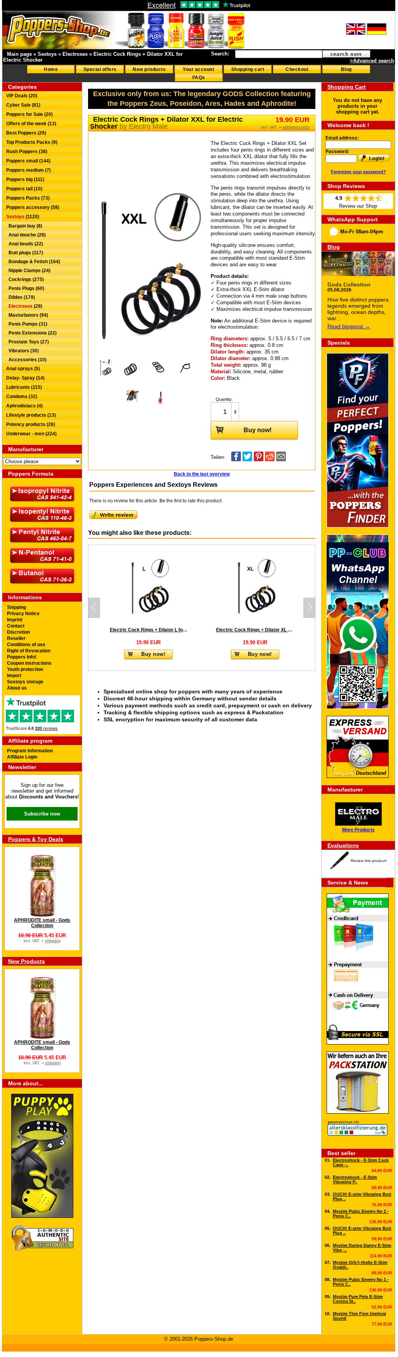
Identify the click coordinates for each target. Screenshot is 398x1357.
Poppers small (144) (28, 161)
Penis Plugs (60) (25, 288)
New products (149, 69)
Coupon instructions (29, 663)
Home (51, 69)
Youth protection (25, 669)
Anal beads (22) (24, 244)
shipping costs (296, 127)
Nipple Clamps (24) (28, 270)
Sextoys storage (25, 682)
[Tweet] (247, 459)
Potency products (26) (30, 424)
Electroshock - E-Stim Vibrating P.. (355, 1179)
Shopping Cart (346, 87)
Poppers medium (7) (28, 170)
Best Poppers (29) (26, 133)
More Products (358, 830)
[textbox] (278, 54)
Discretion (18, 632)
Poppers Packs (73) (28, 198)
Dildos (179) (20, 297)
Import (14, 675)
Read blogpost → (348, 326)
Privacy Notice (23, 613)
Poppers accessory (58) (32, 207)
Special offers (100, 69)
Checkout (297, 69)
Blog (346, 69)
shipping (53, 940)
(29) (25, 306)
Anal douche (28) (26, 235)
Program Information (30, 751)
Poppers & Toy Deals (35, 839)
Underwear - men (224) (31, 433)
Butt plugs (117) (24, 252)
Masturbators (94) (27, 315)
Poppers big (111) (25, 179)
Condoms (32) (21, 396)
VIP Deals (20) (21, 95)
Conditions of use (26, 644)
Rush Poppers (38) (26, 151)
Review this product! (369, 861)
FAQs (198, 77)
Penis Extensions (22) (31, 333)
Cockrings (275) (25, 279)
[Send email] (281, 459)
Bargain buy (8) (24, 226)
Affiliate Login (22, 757)
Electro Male (148, 126)
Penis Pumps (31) (26, 324)
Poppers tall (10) (24, 188)
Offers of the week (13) (31, 123)
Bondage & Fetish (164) (33, 261)
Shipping (16, 607)
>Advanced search (372, 61)
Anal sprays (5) (23, 368)
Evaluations (343, 845)
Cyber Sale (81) (23, 105)
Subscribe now (42, 814)
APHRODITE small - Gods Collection (42, 922)
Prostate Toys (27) (27, 342)
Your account (198, 69)
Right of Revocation (28, 650)
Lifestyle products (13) (31, 415)
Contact (15, 626)
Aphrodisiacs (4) (24, 406)
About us (17, 688)
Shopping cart (248, 69)
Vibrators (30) (22, 350)
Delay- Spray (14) (25, 378)
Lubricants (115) (24, 387)
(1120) (22, 216)
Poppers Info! (21, 657)
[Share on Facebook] (236, 459)
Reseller (16, 638)
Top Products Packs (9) (31, 142)
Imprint (14, 619)
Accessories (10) (26, 359)
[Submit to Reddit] (270, 459)
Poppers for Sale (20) (29, 114)
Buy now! (258, 430)
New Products (26, 961)
